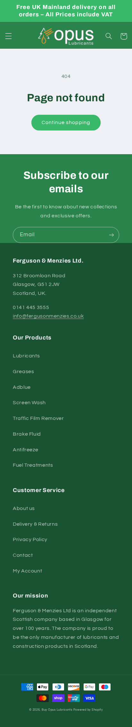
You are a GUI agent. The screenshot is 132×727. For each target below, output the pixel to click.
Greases (23, 371)
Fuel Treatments (33, 465)
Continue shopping (66, 122)
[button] (8, 36)
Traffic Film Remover (38, 418)
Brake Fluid (27, 434)
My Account (27, 570)
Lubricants (26, 355)
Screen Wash (29, 402)
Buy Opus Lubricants (57, 709)
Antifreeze (25, 449)
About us (24, 508)
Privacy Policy (30, 539)
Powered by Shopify (88, 709)
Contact (23, 555)
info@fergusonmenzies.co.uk (48, 316)
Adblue (22, 387)
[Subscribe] (111, 235)
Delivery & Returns (35, 524)
